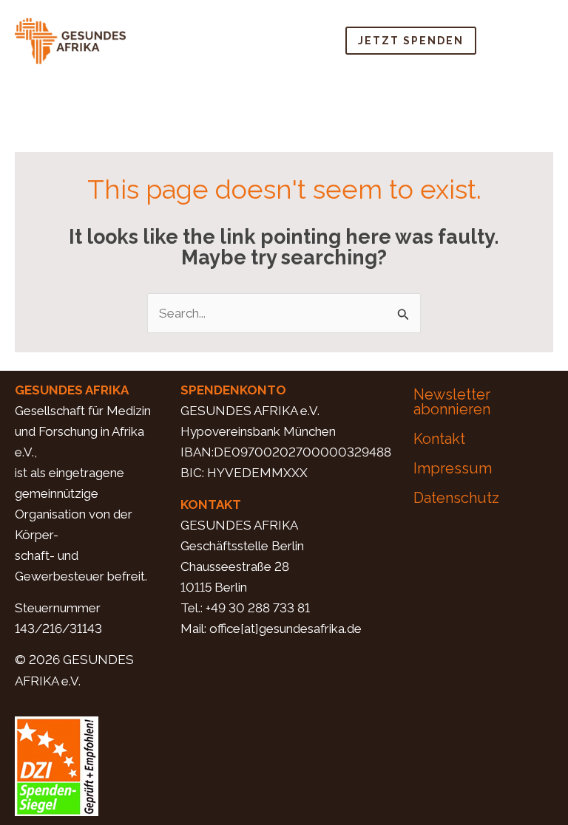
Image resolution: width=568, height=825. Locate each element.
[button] (526, 41)
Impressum (452, 468)
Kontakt (439, 439)
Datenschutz (456, 498)
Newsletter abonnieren (451, 402)
